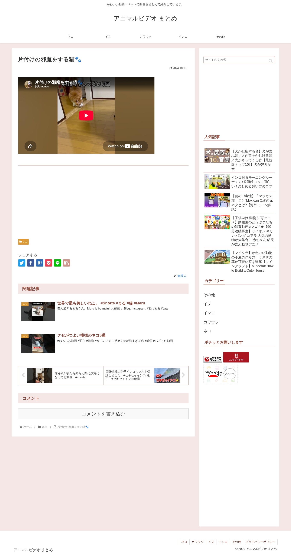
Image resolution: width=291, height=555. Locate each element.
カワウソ (211, 322)
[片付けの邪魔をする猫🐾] (39, 263)
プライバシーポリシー (260, 542)
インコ (209, 313)
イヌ (207, 304)
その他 (209, 295)
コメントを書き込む (103, 414)
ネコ (24, 241)
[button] (270, 61)
